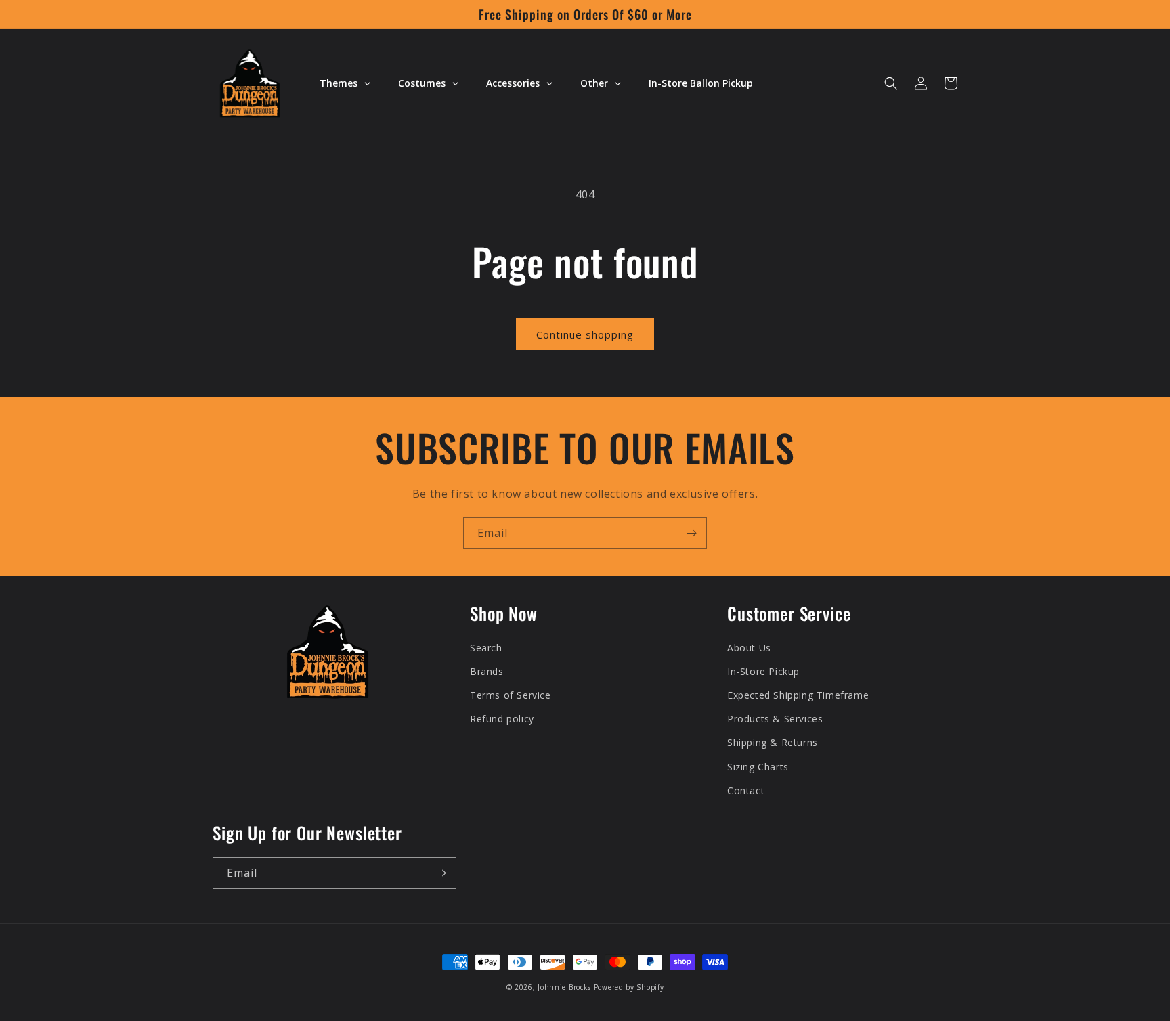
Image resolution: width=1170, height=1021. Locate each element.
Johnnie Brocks (564, 987)
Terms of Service (510, 695)
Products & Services (775, 718)
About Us (749, 647)
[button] (891, 83)
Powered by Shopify (629, 987)
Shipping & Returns (772, 742)
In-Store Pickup (763, 671)
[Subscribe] (691, 533)
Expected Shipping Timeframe (798, 695)
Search (486, 647)
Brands (487, 671)
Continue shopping (585, 334)
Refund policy (502, 718)
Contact (745, 790)
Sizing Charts (758, 766)
